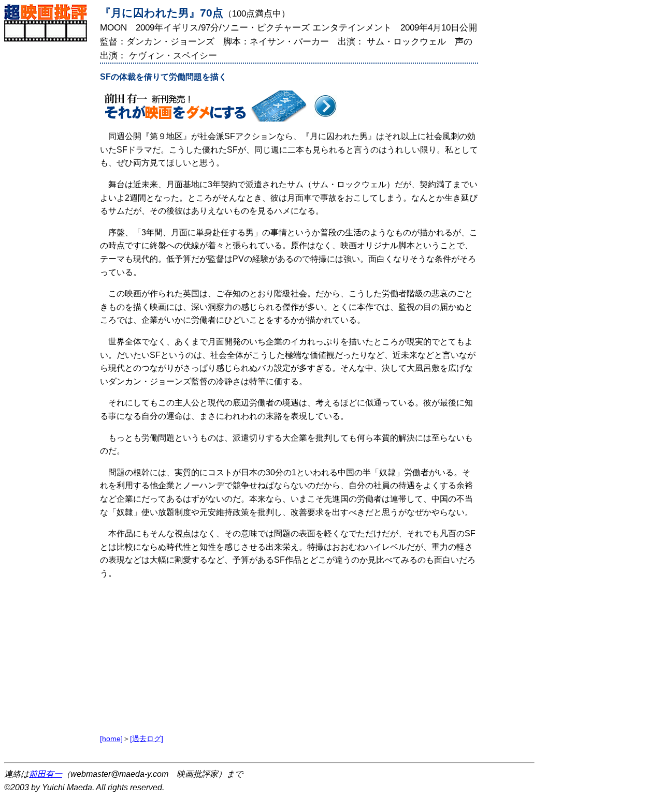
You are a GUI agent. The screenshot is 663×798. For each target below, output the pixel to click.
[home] (111, 738)
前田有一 (45, 774)
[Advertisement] (49, 197)
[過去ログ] (146, 738)
